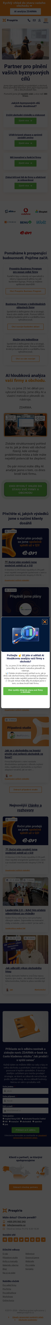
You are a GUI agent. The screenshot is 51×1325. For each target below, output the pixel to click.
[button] (44, 622)
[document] (25, 662)
